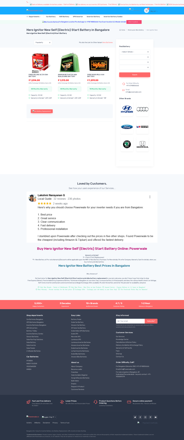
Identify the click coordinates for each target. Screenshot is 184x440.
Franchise (74, 372)
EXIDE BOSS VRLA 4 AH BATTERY (95, 75)
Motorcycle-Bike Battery (136, 30)
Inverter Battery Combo (35, 334)
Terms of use (64, 423)
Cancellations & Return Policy (126, 342)
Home (123, 30)
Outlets (29, 423)
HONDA (29, 369)
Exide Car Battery (77, 322)
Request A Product (77, 387)
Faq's (118, 351)
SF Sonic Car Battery (78, 328)
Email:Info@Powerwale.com (125, 369)
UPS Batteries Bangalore (35, 322)
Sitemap (119, 354)
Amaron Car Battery (78, 325)
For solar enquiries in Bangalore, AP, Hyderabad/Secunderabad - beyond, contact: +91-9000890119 (133, 374)
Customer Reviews (77, 389)
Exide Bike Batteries (78, 354)
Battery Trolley (32, 331)
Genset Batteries (33, 337)
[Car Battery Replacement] (42, 111)
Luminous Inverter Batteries (81, 342)
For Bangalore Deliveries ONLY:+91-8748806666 (132, 366)
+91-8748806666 (132, 86)
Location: (30, 43)
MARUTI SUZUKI (32, 364)
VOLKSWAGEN (31, 366)
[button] (36, 217)
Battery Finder (76, 319)
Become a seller (76, 369)
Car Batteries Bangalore (35, 319)
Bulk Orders (75, 381)
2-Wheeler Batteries (34, 351)
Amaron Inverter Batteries (80, 345)
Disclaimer (46, 423)
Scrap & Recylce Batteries (80, 378)
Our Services (120, 336)
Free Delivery (113, 4)
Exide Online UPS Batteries (80, 331)
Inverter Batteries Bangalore (36, 325)
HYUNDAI (30, 361)
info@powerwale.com (133, 92)
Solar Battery (31, 342)
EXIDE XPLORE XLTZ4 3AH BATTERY (38, 75)
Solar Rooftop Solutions (35, 339)
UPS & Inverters (32, 328)
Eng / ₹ (51, 417)
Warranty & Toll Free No (124, 348)
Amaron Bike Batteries (79, 357)
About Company (76, 366)
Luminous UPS (76, 339)
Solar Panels (31, 348)
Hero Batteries (108, 42)
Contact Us (120, 357)
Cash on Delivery (69, 4)
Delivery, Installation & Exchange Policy (129, 345)
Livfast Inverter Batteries (80, 351)
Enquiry (73, 384)
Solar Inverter (31, 345)
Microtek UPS (75, 337)
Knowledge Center (122, 339)
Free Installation (160, 4)
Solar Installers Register (79, 375)
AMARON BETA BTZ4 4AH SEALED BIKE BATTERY (67, 75)
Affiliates (37, 423)
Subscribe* (151, 321)
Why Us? (153, 10)
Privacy (55, 423)
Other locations (133, 22)
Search (134, 75)
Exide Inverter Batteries (79, 348)
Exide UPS (74, 334)
